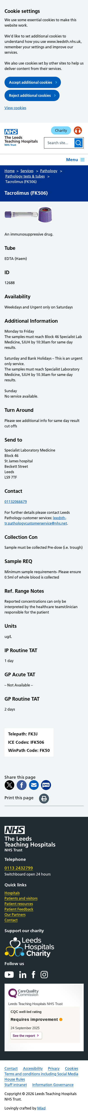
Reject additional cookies (30, 95)
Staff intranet (16, 1084)
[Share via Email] (34, 785)
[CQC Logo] (23, 997)
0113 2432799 (19, 868)
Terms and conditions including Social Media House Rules (41, 1077)
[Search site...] (59, 142)
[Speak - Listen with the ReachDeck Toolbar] (78, 130)
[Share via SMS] (46, 785)
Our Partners (15, 914)
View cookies (15, 108)
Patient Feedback (19, 909)
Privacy (54, 1068)
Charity (61, 130)
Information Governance (53, 1084)
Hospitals (12, 893)
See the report (24, 1036)
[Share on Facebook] (22, 785)
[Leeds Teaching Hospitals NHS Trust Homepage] (21, 137)
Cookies (71, 1068)
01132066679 (16, 501)
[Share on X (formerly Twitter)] (9, 785)
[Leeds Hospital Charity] (37, 947)
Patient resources (19, 903)
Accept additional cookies (30, 82)
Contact (11, 920)
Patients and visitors (21, 898)
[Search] (78, 142)
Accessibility (33, 1068)
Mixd (41, 1108)
